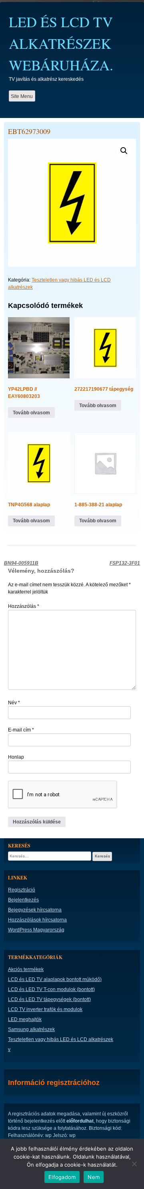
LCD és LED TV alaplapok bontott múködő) (55, 979)
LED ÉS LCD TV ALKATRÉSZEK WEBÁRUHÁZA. (61, 43)
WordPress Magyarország (36, 930)
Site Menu (22, 96)
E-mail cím (21, 730)
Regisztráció (21, 890)
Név (14, 702)
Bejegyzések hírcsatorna (35, 910)
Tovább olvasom (31, 413)
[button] (124, 151)
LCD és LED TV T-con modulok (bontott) (51, 989)
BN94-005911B (21, 563)
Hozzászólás (23, 606)
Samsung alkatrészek (31, 1029)
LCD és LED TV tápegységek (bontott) (49, 999)
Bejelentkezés (23, 900)
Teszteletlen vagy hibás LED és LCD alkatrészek (60, 1039)
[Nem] (134, 1164)
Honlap (16, 757)
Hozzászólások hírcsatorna (37, 920)
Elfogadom (62, 1177)
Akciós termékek (26, 969)
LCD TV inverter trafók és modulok (45, 1009)
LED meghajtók (25, 1019)
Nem (94, 1177)
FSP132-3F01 (125, 563)
